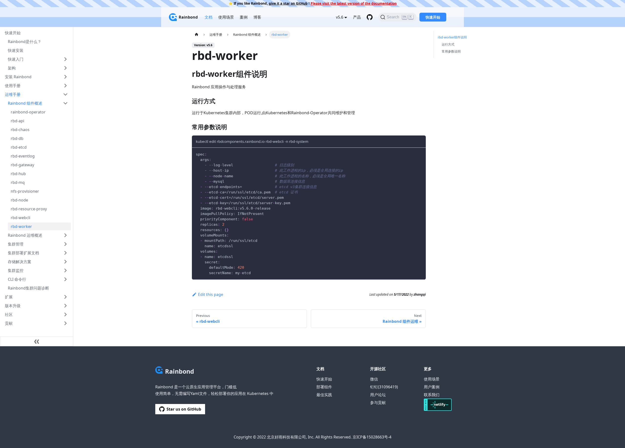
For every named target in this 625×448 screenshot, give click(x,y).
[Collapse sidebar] (36, 341)
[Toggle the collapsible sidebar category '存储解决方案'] (65, 262)
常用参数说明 (451, 51)
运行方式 (448, 44)
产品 (357, 17)
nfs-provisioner (25, 191)
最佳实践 (324, 394)
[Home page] (196, 34)
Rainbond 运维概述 (25, 235)
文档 (208, 17)
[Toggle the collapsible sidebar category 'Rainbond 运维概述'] (65, 235)
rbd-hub (18, 173)
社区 (9, 314)
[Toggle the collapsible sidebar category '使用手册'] (65, 86)
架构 (12, 68)
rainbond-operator (28, 112)
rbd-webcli (20, 217)
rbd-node (19, 200)
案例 (244, 17)
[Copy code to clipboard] (420, 154)
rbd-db (17, 138)
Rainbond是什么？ (24, 41)
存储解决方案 (19, 261)
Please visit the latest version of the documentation (354, 3)
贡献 (9, 323)
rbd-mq (18, 182)
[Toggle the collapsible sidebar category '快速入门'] (65, 59)
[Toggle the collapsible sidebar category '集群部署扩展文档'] (65, 253)
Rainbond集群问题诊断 (28, 288)
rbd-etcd (19, 147)
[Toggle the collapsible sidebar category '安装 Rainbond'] (65, 77)
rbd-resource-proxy (29, 209)
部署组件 (324, 387)
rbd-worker (21, 226)
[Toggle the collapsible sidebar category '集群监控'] (65, 270)
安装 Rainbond (18, 76)
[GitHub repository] (369, 17)
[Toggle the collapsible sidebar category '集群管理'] (65, 244)
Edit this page (210, 294)
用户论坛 (378, 394)
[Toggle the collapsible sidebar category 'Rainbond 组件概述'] (65, 103)
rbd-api (17, 120)
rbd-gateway (22, 165)
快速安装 (15, 50)
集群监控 (15, 270)
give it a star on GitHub (288, 3)
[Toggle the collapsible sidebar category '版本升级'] (65, 306)
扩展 (9, 297)
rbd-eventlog (23, 156)
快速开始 (433, 17)
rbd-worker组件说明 (452, 37)
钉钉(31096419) (384, 387)
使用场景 (226, 17)
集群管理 (15, 244)
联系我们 (431, 394)
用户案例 (431, 387)
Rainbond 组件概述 (25, 103)
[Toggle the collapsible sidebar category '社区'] (65, 314)
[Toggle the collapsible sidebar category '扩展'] (65, 297)
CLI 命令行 (17, 279)
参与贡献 (378, 402)
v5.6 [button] (339, 17)
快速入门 (15, 59)
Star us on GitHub (184, 409)
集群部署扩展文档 (23, 253)
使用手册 (13, 85)
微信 (374, 379)
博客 (257, 17)
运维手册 (13, 94)
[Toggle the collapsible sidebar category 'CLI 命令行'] (65, 279)
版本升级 (13, 305)
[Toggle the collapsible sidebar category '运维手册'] (65, 94)
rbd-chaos (20, 129)
